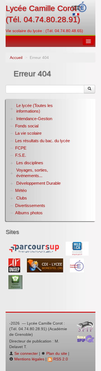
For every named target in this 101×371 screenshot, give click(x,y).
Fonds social (26, 125)
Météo (21, 190)
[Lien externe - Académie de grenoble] (77, 265)
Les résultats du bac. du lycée (42, 140)
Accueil (16, 57)
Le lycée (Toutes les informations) (34, 108)
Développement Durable (38, 183)
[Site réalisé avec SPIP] (87, 327)
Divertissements (30, 205)
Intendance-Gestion (34, 118)
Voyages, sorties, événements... (32, 173)
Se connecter (25, 353)
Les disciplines (29, 162)
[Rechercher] (89, 89)
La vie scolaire (28, 133)
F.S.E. (20, 155)
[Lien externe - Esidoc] (45, 265)
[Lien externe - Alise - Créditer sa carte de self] (15, 282)
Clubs (21, 198)
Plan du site (56, 353)
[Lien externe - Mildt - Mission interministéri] (77, 248)
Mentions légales (28, 359)
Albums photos (29, 212)
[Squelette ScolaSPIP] (87, 340)
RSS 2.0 (60, 359)
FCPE (20, 148)
